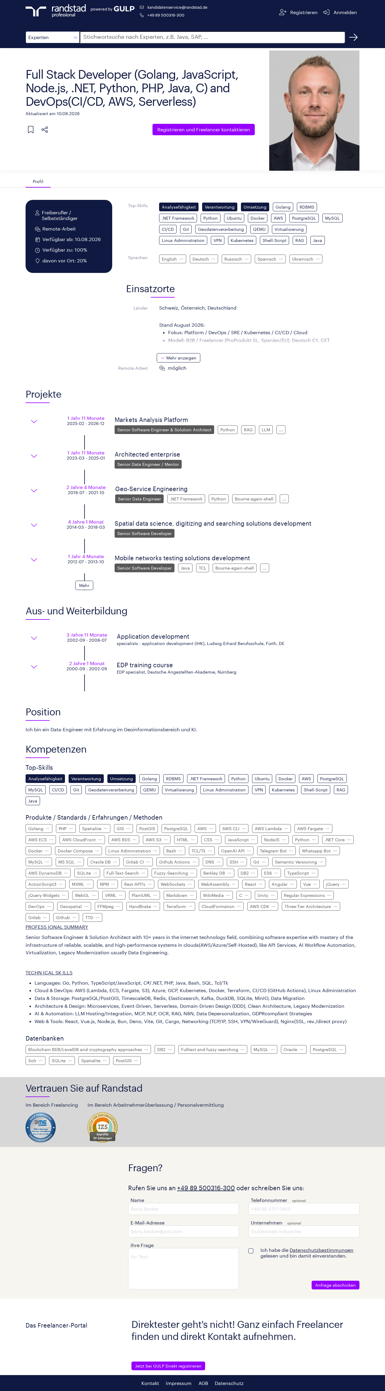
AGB (203, 1383)
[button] (53, 37)
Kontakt (150, 1383)
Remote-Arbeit (133, 368)
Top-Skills (138, 205)
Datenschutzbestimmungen (321, 1250)
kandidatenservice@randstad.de (177, 7)
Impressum (179, 1383)
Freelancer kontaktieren (203, 129)
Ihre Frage (142, 1245)
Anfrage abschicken (335, 1285)
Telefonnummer (269, 1200)
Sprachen (138, 257)
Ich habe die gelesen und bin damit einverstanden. (306, 1252)
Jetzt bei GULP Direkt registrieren (168, 1365)
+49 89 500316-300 (165, 15)
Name (137, 1200)
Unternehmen (266, 1222)
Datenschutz (229, 1383)
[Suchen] (353, 37)
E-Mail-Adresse (148, 1222)
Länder (141, 307)
